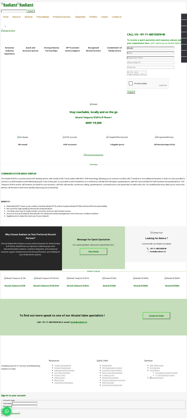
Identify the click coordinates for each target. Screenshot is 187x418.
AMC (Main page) (157, 365)
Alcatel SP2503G (141, 285)
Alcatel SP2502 (109, 285)
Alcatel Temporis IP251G (78, 285)
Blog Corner (59, 380)
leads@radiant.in (78, 322)
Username (7, 403)
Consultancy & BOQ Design (166, 373)
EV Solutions (155, 368)
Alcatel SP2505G (172, 285)
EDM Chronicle (108, 382)
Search (31, 11)
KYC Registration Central (112, 368)
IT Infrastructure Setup (165, 375)
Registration (107, 365)
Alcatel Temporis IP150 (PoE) (46, 285)
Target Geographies (62, 365)
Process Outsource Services (114, 380)
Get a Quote (94, 251)
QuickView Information (63, 382)
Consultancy (155, 370)
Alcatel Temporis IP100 (15, 285)
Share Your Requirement (112, 373)
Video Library (59, 377)
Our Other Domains (62, 373)
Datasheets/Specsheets (64, 370)
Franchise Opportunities (112, 370)
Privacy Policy (59, 375)
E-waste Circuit (108, 375)
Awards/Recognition (110, 377)
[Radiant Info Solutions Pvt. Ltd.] (17, 4)
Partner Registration (62, 368)
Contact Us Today (156, 316)
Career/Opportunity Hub (112, 385)
